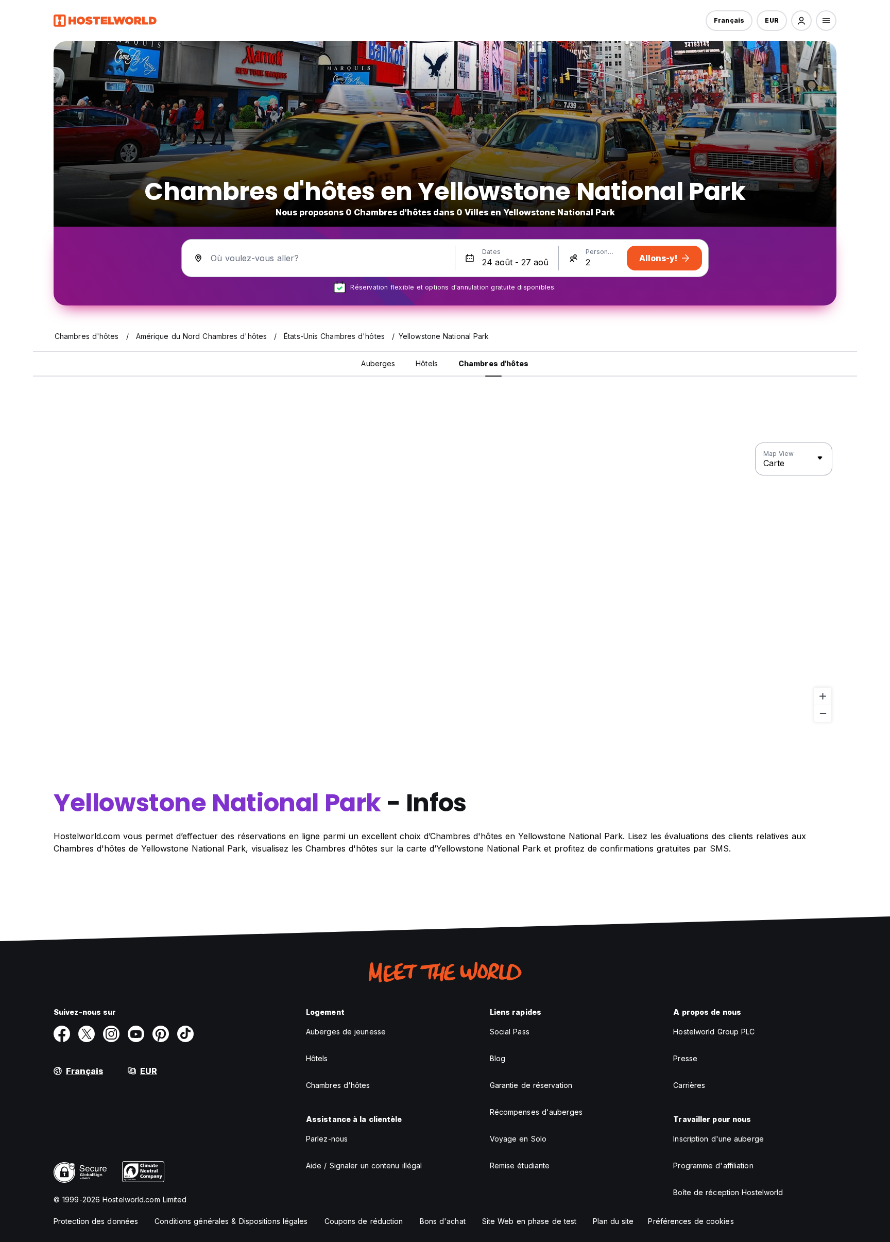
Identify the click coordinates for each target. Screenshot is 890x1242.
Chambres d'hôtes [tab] (493, 363)
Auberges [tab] (378, 363)
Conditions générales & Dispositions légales (231, 1221)
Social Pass (509, 1031)
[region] (445, 582)
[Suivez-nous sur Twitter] (86, 1034)
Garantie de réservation (531, 1085)
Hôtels (317, 1058)
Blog (497, 1058)
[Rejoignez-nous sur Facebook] (62, 1034)
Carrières (689, 1085)
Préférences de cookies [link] (690, 1221)
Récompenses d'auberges (536, 1112)
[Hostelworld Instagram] (111, 1034)
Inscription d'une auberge (718, 1138)
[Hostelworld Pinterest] (160, 1034)
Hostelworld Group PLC (714, 1031)
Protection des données (96, 1221)
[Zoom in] (822, 696)
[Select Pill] (801, 20)
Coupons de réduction (363, 1221)
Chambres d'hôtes (338, 1085)
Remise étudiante (520, 1165)
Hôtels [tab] (427, 363)
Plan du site (613, 1221)
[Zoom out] (822, 713)
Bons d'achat (443, 1221)
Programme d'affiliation (713, 1165)
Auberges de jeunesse (346, 1031)
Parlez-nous (327, 1138)
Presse (685, 1058)
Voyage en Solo (518, 1138)
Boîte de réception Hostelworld (728, 1192)
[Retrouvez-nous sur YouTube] (136, 1034)
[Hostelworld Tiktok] (185, 1034)
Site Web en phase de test (529, 1221)
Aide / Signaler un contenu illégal (364, 1165)
